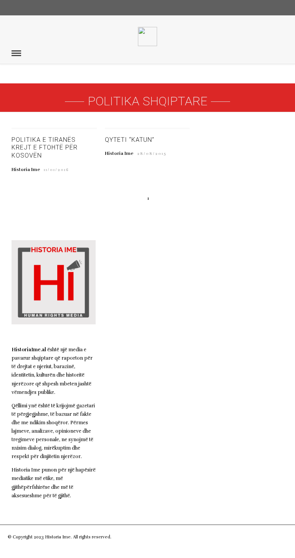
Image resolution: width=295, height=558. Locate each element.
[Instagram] (281, 7)
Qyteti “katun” (129, 139)
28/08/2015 (151, 153)
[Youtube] (267, 7)
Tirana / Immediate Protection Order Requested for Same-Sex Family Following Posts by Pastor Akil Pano (143, 303)
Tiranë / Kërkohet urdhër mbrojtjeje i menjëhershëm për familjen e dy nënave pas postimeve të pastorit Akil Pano (147, 353)
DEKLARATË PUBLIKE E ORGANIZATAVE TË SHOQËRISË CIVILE (144, 395)
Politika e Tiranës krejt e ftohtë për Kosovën (45, 147)
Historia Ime (26, 169)
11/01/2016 (56, 170)
